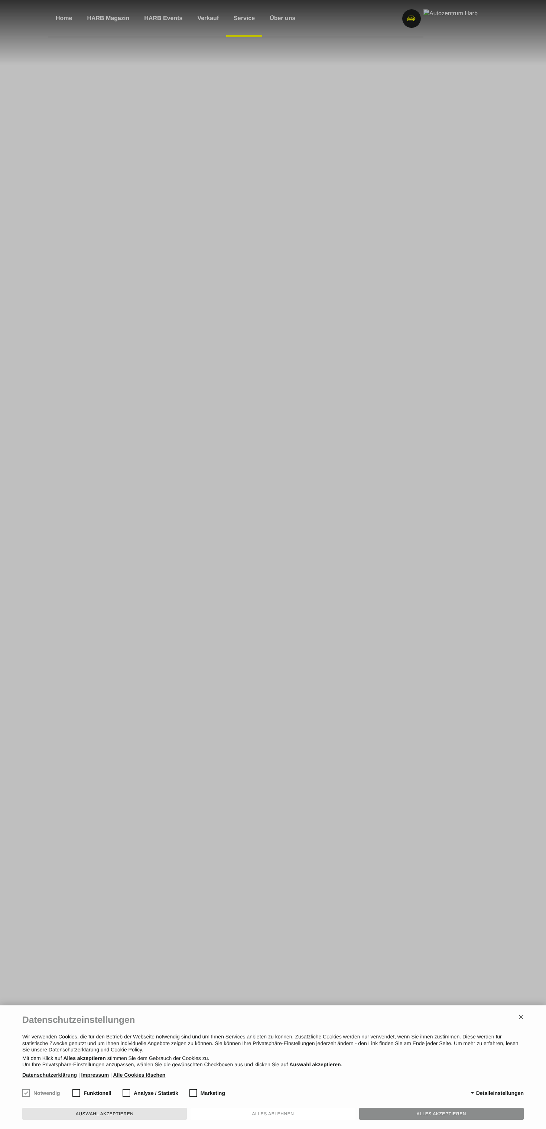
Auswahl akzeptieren (105, 1113)
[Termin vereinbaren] (391, 18)
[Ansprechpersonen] (362, 18)
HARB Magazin (108, 18)
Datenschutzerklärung (49, 1075)
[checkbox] (26, 1093)
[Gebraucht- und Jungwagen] (411, 18)
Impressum (95, 1075)
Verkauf (208, 18)
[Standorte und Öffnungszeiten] (377, 18)
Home (64, 18)
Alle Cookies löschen (139, 1075)
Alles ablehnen (273, 1113)
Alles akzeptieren (442, 1113)
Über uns (282, 18)
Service (244, 18)
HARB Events (163, 18)
